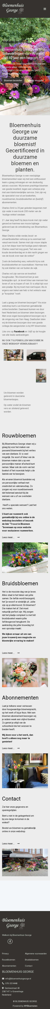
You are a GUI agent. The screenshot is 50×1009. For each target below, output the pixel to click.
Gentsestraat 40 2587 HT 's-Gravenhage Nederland (12, 991)
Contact (28, 966)
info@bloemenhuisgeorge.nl (18, 978)
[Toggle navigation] (45, 9)
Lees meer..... (8, 537)
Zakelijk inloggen (35, 80)
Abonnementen (9, 966)
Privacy (5, 953)
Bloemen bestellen (13, 80)
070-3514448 (11, 983)
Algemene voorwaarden (36, 953)
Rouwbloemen (8, 959)
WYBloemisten (30, 1006)
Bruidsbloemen (32, 959)
